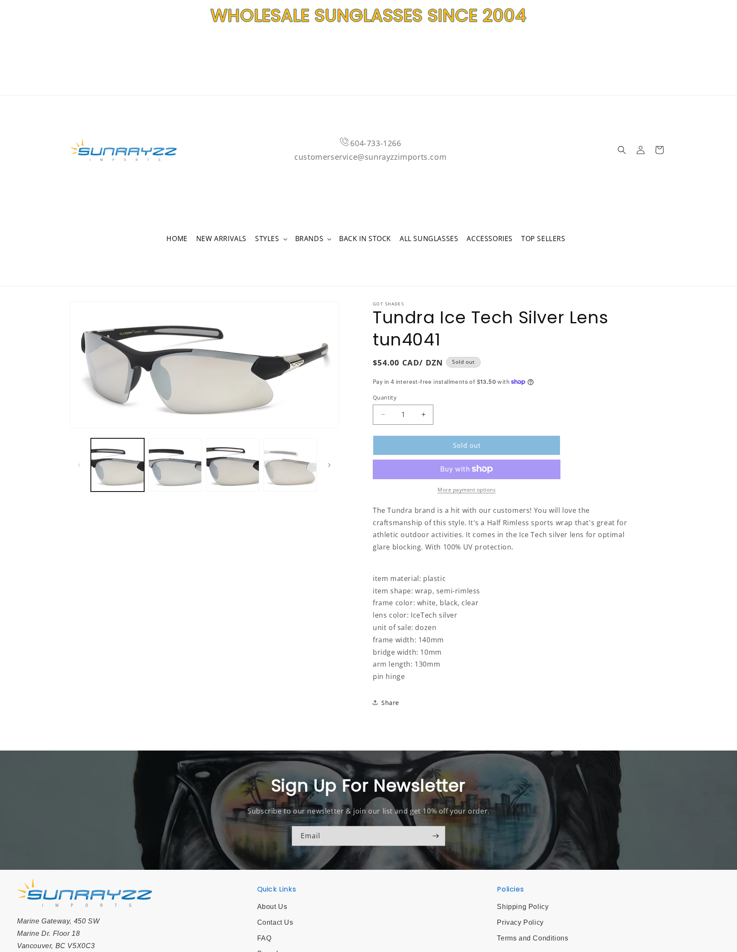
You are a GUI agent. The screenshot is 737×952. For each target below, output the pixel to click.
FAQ (264, 938)
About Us (272, 906)
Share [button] (390, 703)
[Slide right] (329, 465)
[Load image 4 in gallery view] (290, 465)
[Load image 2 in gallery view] (175, 465)
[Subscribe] (435, 836)
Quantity (385, 397)
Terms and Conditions (532, 938)
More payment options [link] (467, 489)
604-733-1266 (375, 143)
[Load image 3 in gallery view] (232, 465)
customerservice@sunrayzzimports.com (370, 157)
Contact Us (275, 922)
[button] (271, 238)
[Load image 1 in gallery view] (117, 465)
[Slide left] (79, 465)
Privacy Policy (520, 922)
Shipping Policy (522, 906)
